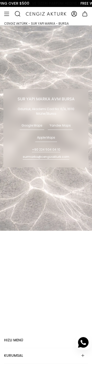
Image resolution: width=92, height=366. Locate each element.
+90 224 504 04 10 (46, 149)
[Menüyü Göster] (7, 14)
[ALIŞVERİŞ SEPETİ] (84, 14)
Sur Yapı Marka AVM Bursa (46, 99)
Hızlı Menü (13, 340)
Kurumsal (13, 355)
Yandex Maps (60, 125)
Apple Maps (46, 137)
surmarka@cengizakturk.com (46, 157)
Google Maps (31, 125)
